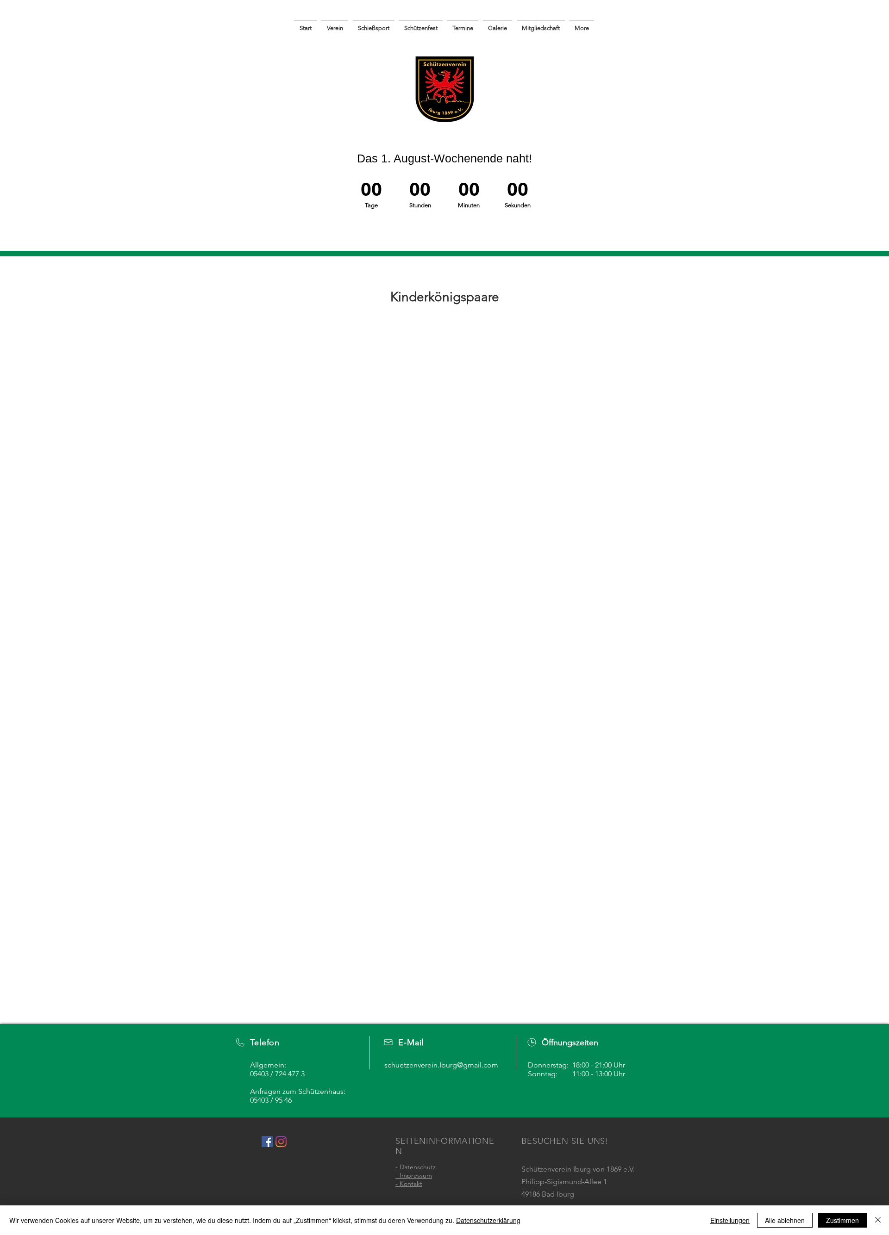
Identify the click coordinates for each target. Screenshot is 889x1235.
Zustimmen (842, 1220)
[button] (497, 24)
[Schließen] (877, 1220)
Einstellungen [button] (730, 1220)
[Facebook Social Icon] (267, 1141)
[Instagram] (281, 1141)
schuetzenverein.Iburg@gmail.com (441, 1065)
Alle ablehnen (785, 1220)
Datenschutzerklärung (488, 1220)
